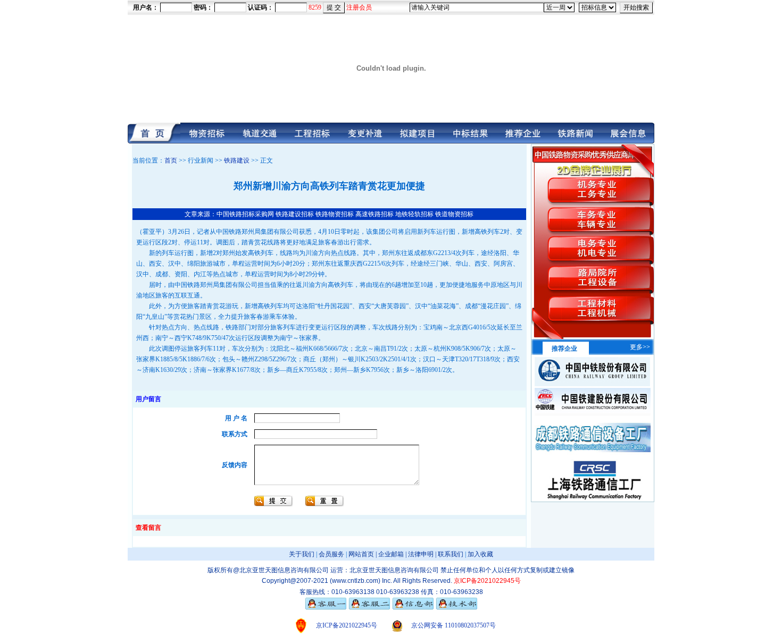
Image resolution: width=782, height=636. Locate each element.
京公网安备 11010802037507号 (453, 625)
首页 (170, 160)
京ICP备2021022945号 (346, 625)
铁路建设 (236, 160)
